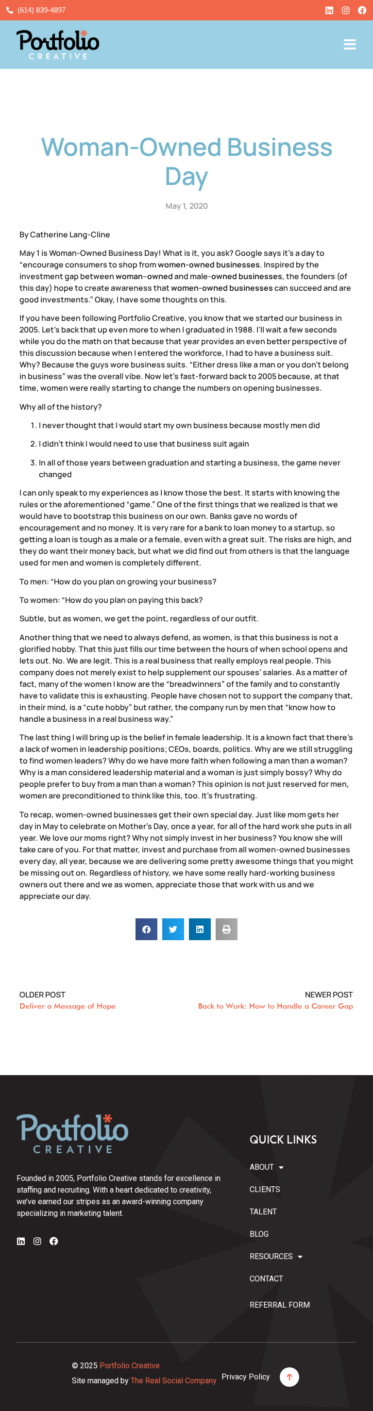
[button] (146, 929)
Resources (269, 1256)
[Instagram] (345, 10)
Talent (263, 1211)
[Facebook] (362, 10)
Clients (265, 1189)
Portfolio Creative (130, 1365)
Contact (266, 1278)
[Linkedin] (329, 10)
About (262, 1167)
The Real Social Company (174, 1380)
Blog (259, 1234)
